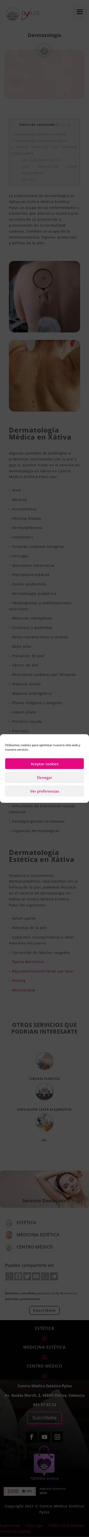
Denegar (44, 777)
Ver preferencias (44, 791)
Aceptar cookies (45, 763)
